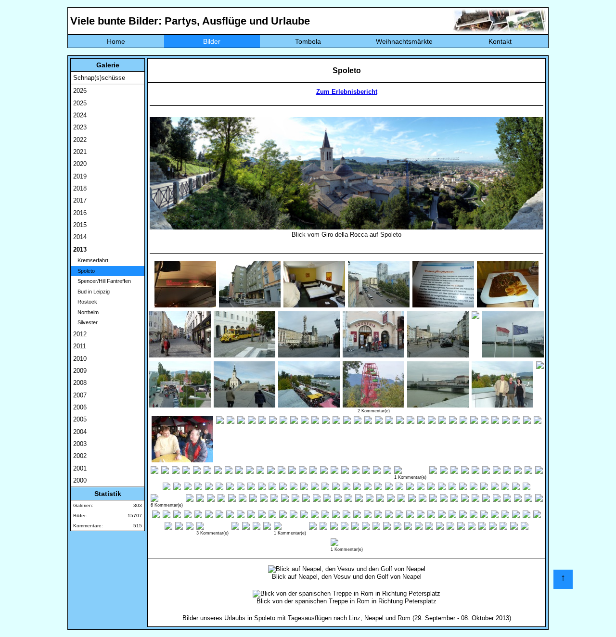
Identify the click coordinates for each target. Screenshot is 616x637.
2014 (80, 237)
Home (116, 41)
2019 (80, 176)
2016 (80, 213)
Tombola (308, 41)
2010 (80, 358)
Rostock (85, 302)
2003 (80, 443)
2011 (79, 346)
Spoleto (84, 271)
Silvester (85, 322)
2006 (80, 407)
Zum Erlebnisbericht (346, 91)
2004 (80, 431)
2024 (80, 115)
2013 (80, 249)
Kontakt (500, 41)
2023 (80, 127)
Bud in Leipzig (91, 291)
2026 (80, 90)
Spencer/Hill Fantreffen (102, 281)
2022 (80, 139)
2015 (80, 225)
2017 (80, 200)
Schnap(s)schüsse (99, 77)
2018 (80, 188)
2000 (80, 480)
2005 (80, 419)
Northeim (86, 312)
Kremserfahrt (90, 260)
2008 (80, 382)
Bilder (211, 41)
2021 (80, 151)
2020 (80, 163)
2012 (80, 334)
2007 (80, 395)
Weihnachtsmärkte (404, 41)
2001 (80, 468)
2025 (80, 103)
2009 (80, 370)
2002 (80, 455)
